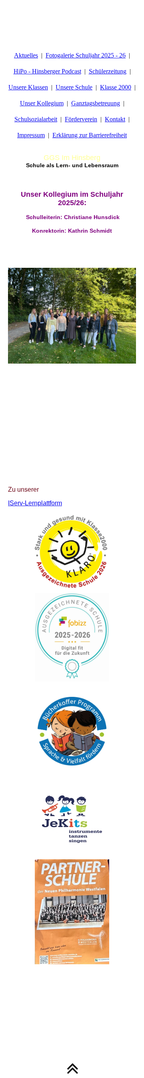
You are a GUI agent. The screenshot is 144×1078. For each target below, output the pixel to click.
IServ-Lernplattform (35, 503)
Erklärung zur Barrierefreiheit (89, 135)
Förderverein (81, 119)
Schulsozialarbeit (35, 119)
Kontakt (115, 119)
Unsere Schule (74, 87)
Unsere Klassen (28, 87)
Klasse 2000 (115, 87)
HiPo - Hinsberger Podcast (47, 71)
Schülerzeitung (107, 71)
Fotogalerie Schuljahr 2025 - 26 (86, 55)
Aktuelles (26, 55)
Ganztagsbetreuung (95, 103)
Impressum (31, 135)
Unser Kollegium (42, 103)
